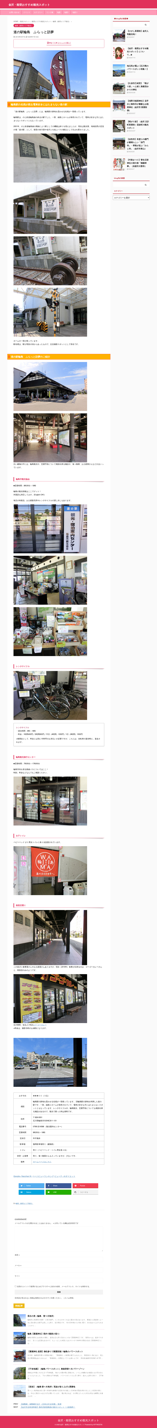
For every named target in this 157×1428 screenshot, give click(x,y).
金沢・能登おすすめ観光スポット (29, 4)
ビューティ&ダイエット (64, 1176)
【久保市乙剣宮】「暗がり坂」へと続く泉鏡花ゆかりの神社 (138, 86)
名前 (17, 1255)
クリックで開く (64, 42)
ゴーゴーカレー (40, 1024)
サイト (17, 1276)
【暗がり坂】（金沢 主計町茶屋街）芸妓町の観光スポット (138, 124)
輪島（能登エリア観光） (24, 1203)
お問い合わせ (14, 12)
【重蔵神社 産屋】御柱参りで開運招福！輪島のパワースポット (55, 1351)
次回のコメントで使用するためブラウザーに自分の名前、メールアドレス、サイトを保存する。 (54, 1286)
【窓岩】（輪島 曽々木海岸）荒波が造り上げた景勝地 (51, 1387)
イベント (26, 12)
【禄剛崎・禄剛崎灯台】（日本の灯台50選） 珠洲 (40, 1404)
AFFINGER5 (97, 1424)
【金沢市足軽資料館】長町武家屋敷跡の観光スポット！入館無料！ (47, 1407)
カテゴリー (38, 12)
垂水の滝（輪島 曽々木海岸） (41, 1316)
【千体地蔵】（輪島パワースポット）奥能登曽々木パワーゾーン (56, 1369)
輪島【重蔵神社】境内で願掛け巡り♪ (44, 1334)
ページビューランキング (43, 1176)
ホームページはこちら (42, 1161)
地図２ (75, 12)
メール (18, 1265)
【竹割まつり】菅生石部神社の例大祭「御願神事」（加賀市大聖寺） (138, 163)
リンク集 (49, 12)
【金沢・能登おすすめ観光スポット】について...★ (138, 51)
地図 (58, 12)
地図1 (66, 12)
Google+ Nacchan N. (22, 1176)
